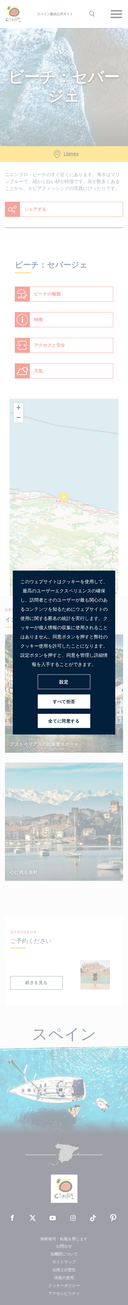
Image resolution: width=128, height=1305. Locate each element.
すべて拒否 (64, 701)
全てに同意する (63, 720)
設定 (63, 681)
